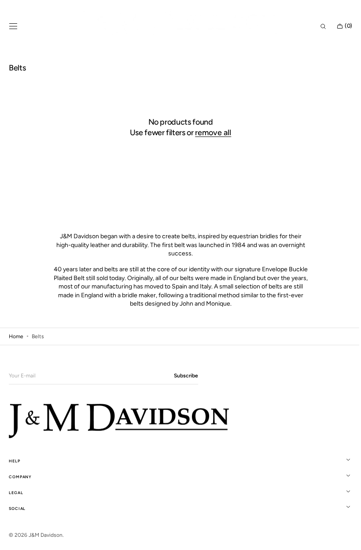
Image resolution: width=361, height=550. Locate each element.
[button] (13, 26)
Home (16, 336)
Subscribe (186, 376)
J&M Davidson (46, 535)
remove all (210, 132)
